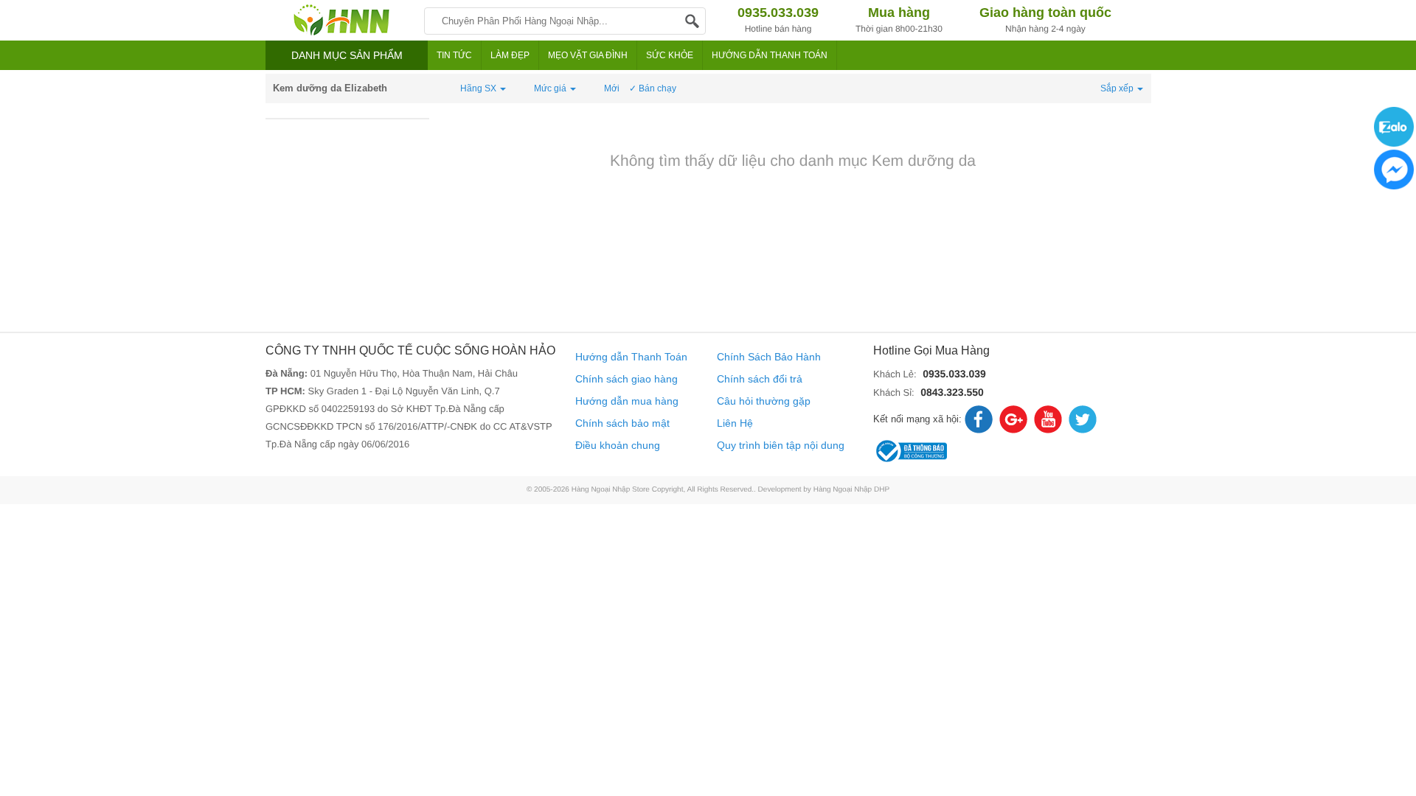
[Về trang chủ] (341, 20)
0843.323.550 (952, 392)
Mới (612, 88)
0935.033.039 (954, 374)
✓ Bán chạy (652, 88)
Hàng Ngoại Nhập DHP (851, 490)
